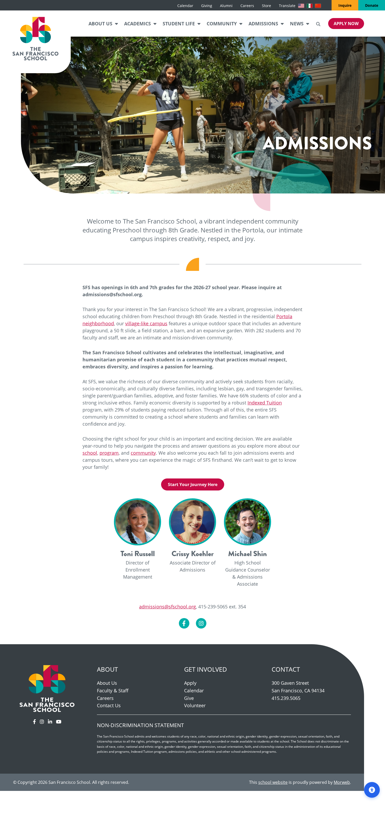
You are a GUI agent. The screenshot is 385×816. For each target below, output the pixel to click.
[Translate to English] (301, 5)
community (143, 453)
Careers (105, 698)
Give (189, 698)
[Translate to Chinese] (318, 5)
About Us (107, 683)
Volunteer (195, 705)
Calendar (194, 690)
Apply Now (346, 23)
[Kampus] (47, 688)
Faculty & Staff (112, 690)
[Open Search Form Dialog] (318, 23)
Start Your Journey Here (192, 484)
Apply (190, 683)
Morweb (342, 782)
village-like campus (146, 323)
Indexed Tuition (265, 403)
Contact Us (109, 705)
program (109, 453)
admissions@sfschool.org (167, 606)
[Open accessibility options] (372, 790)
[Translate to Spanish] (309, 5)
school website (273, 782)
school (89, 453)
